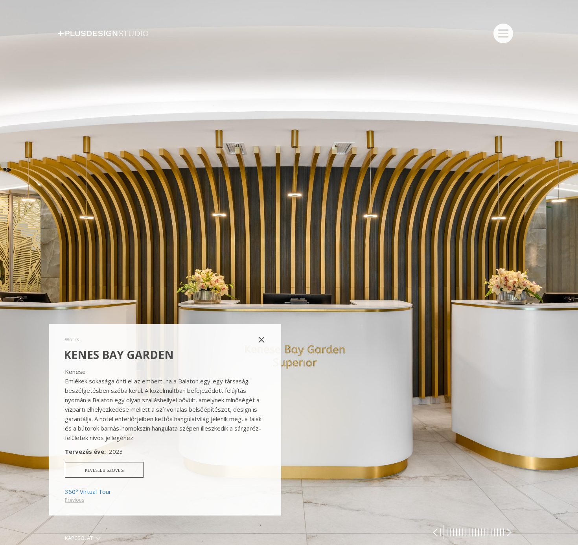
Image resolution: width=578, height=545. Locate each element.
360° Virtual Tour (88, 491)
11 (472, 532)
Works (72, 339)
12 (475, 532)
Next (509, 532)
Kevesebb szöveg (104, 470)
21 (503, 532)
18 (494, 532)
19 (497, 532)
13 (478, 532)
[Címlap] (107, 34)
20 (500, 532)
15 (484, 532)
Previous (74, 500)
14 (481, 532)
